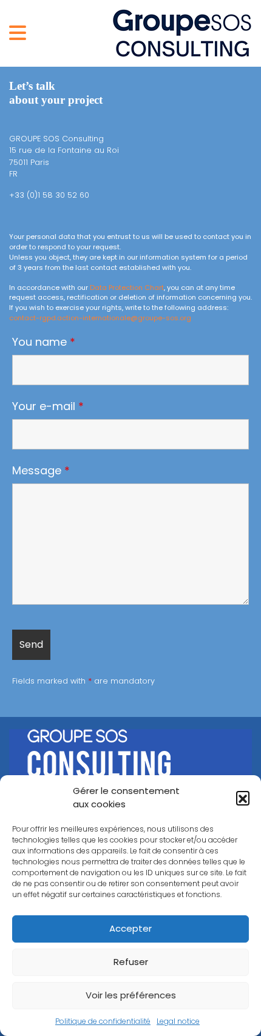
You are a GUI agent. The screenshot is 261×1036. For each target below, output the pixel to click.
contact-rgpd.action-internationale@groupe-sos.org (100, 318)
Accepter (130, 928)
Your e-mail (48, 406)
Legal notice (178, 1021)
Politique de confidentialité (103, 1021)
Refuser (131, 961)
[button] (243, 798)
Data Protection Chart (127, 287)
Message (41, 471)
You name (43, 342)
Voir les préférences (131, 995)
